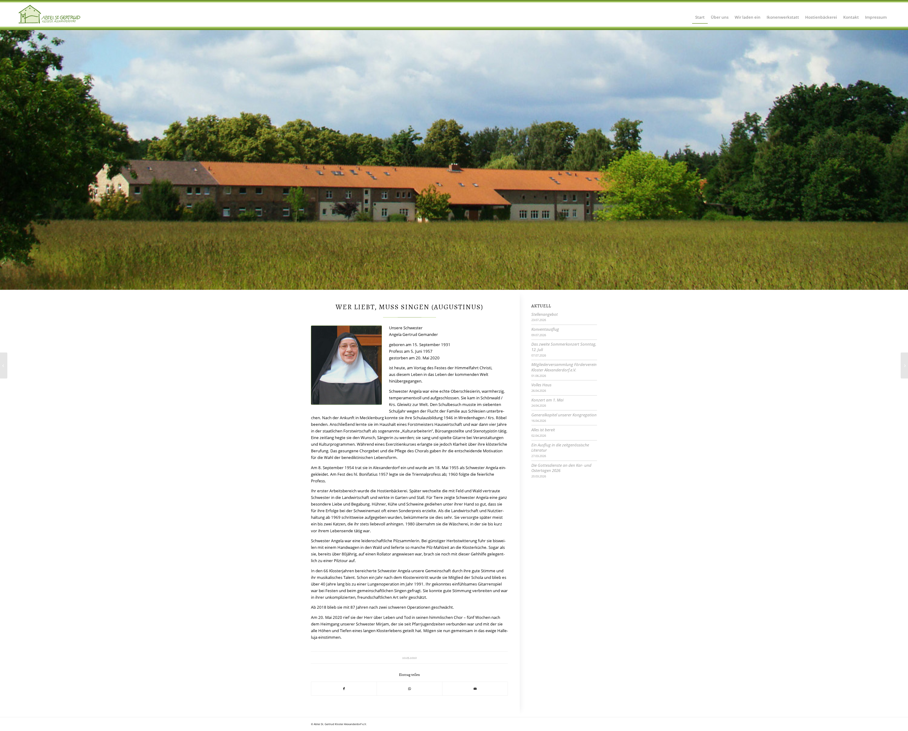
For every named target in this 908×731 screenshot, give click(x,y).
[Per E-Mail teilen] (475, 689)
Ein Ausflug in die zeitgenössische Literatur (560, 448)
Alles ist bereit (543, 430)
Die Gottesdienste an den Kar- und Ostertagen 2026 (561, 468)
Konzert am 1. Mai (547, 400)
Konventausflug (545, 329)
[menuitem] (700, 14)
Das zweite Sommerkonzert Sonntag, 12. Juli (563, 347)
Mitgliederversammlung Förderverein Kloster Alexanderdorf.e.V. (564, 367)
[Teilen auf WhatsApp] (409, 689)
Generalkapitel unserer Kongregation (564, 415)
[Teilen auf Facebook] (344, 689)
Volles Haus (541, 385)
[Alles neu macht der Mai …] (3, 365)
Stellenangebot (544, 314)
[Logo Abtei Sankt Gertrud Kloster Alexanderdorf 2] (49, 14)
